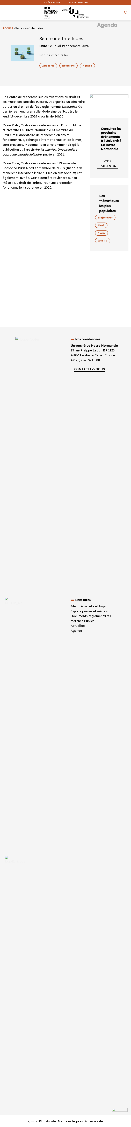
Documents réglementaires (91, 616)
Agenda (76, 630)
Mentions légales (70, 1121)
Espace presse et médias (89, 611)
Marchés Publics (83, 621)
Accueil (8, 28)
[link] (48, 65)
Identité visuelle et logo (88, 606)
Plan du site (47, 1121)
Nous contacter (78, 2)
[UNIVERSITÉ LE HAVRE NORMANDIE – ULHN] (65, 12)
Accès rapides (52, 2)
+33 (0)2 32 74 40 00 (85, 360)
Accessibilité (94, 1121)
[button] (126, 19)
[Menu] (5, 9)
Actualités (78, 626)
